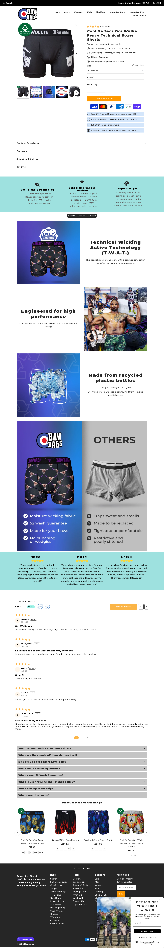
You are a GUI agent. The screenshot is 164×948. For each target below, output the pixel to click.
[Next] (76, 53)
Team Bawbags (58, 891)
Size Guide (78, 888)
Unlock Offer (147, 932)
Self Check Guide (58, 882)
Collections (138, 15)
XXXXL (41, 852)
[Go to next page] (93, 737)
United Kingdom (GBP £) (137, 3)
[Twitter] (83, 868)
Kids (89, 12)
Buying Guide (79, 891)
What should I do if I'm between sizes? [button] (44, 748)
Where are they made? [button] (34, 795)
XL (69, 849)
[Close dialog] (160, 899)
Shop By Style (118, 12)
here (78, 206)
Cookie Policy (57, 923)
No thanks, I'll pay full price (147, 938)
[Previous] (20, 53)
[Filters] (141, 606)
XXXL (35, 852)
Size (89, 66)
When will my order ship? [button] (35, 788)
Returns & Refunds (82, 885)
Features (22, 151)
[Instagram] (79, 868)
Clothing (100, 12)
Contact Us (78, 901)
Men (66, 12)
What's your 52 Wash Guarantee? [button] (41, 775)
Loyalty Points (80, 904)
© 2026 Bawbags (25, 944)
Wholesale (55, 904)
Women (78, 12)
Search (53, 879)
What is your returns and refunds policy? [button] (46, 782)
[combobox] (41, 3)
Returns (21, 167)
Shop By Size (137, 12)
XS (23, 852)
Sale (57, 12)
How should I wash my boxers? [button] (39, 768)
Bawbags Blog (57, 907)
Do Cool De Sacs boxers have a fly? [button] (42, 761)
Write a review (123, 607)
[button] (93, 26)
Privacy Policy (57, 901)
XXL (73, 849)
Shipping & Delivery (28, 159)
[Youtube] (88, 868)
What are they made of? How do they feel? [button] (47, 755)
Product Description (28, 143)
